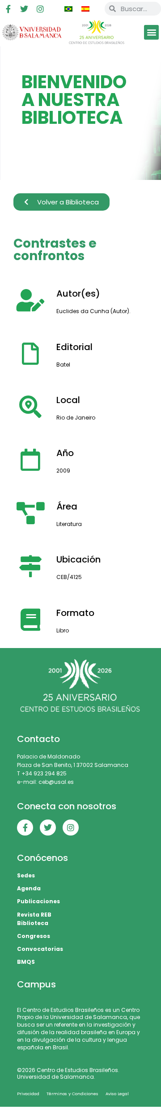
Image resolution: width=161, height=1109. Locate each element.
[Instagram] (40, 9)
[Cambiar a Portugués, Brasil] (68, 9)
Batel (63, 364)
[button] (151, 32)
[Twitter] (24, 9)
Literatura (69, 524)
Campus (36, 984)
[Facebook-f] (8, 9)
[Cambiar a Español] (85, 9)
